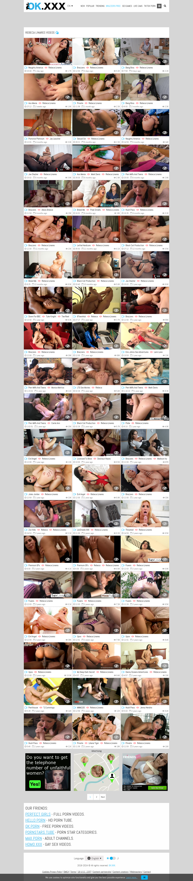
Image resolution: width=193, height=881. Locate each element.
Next (103, 797)
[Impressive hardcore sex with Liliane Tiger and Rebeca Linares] (96, 727)
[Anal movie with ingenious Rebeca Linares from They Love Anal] (48, 584)
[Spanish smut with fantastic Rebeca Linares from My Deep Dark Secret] (96, 655)
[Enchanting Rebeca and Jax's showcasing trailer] (145, 264)
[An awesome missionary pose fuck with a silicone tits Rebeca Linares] (145, 51)
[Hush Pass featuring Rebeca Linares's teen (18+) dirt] (48, 727)
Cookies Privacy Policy (52, 871)
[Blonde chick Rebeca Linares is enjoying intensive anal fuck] (48, 620)
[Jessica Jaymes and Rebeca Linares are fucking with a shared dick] (48, 336)
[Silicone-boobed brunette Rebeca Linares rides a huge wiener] (145, 122)
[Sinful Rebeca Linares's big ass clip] (96, 513)
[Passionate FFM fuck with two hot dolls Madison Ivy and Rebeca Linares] (145, 442)
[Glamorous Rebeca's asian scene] (48, 655)
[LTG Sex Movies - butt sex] (96, 371)
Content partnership (102, 871)
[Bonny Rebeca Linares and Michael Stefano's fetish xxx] (96, 264)
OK (144, 877)
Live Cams (138, 6)
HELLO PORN (35, 820)
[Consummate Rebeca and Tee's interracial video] (48, 300)
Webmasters (136, 871)
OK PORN (32, 826)
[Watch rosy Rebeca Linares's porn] (96, 584)
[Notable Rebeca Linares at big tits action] (145, 655)
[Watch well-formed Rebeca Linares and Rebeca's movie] (96, 549)
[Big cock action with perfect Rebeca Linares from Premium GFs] (48, 549)
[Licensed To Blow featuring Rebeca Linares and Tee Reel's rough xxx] (96, 442)
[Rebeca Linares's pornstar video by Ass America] (145, 407)
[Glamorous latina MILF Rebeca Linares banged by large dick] (145, 300)
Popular (90, 6)
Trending (100, 6)
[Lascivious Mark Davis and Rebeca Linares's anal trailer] (96, 158)
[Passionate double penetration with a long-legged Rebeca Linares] (96, 478)
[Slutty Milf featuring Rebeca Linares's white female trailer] (145, 229)
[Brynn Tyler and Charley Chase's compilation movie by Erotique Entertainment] (145, 336)
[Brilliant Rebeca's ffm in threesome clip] (48, 264)
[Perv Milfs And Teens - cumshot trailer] (48, 407)
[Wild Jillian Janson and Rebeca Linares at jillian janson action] (145, 371)
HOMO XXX (33, 844)
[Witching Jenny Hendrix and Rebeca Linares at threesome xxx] (145, 691)
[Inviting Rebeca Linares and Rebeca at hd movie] (48, 513)
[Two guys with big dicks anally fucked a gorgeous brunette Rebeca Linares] (96, 87)
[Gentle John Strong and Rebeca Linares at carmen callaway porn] (145, 158)
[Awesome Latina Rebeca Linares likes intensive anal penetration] (48, 478)
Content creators (120, 871)
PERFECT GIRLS (38, 814)
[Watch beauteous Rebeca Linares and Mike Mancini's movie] (96, 193)
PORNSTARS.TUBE (39, 832)
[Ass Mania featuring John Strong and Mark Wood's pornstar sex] (48, 87)
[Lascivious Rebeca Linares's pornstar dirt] (145, 584)
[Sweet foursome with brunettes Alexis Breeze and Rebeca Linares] (48, 193)
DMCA (66, 871)
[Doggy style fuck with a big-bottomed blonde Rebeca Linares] (48, 442)
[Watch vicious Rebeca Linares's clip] (145, 620)
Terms (73, 871)
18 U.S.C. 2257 (84, 871)
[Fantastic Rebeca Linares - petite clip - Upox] (96, 620)
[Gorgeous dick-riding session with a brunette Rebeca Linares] (145, 727)
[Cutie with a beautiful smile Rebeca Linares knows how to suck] (145, 87)
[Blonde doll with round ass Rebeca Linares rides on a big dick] (145, 478)
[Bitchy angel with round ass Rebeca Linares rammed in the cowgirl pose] (96, 336)
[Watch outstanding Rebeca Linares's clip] (96, 122)
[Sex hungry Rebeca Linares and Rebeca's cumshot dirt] (96, 300)
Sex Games (127, 6)
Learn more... (132, 877)
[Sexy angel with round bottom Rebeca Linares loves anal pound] (96, 51)
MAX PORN (33, 838)
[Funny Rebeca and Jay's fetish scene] (48, 122)
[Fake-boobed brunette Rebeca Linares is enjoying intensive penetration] (48, 229)
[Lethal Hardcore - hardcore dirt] (96, 229)
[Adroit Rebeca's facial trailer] (145, 193)
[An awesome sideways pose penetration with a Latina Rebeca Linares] (48, 51)
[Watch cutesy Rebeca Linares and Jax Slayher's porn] (48, 158)
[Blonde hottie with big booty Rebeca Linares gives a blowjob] (145, 513)
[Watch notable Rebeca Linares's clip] (96, 691)
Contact (147, 871)
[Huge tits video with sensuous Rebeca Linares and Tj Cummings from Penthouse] (48, 691)
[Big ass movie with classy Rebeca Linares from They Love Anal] (145, 549)
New (83, 6)
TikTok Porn (149, 6)
